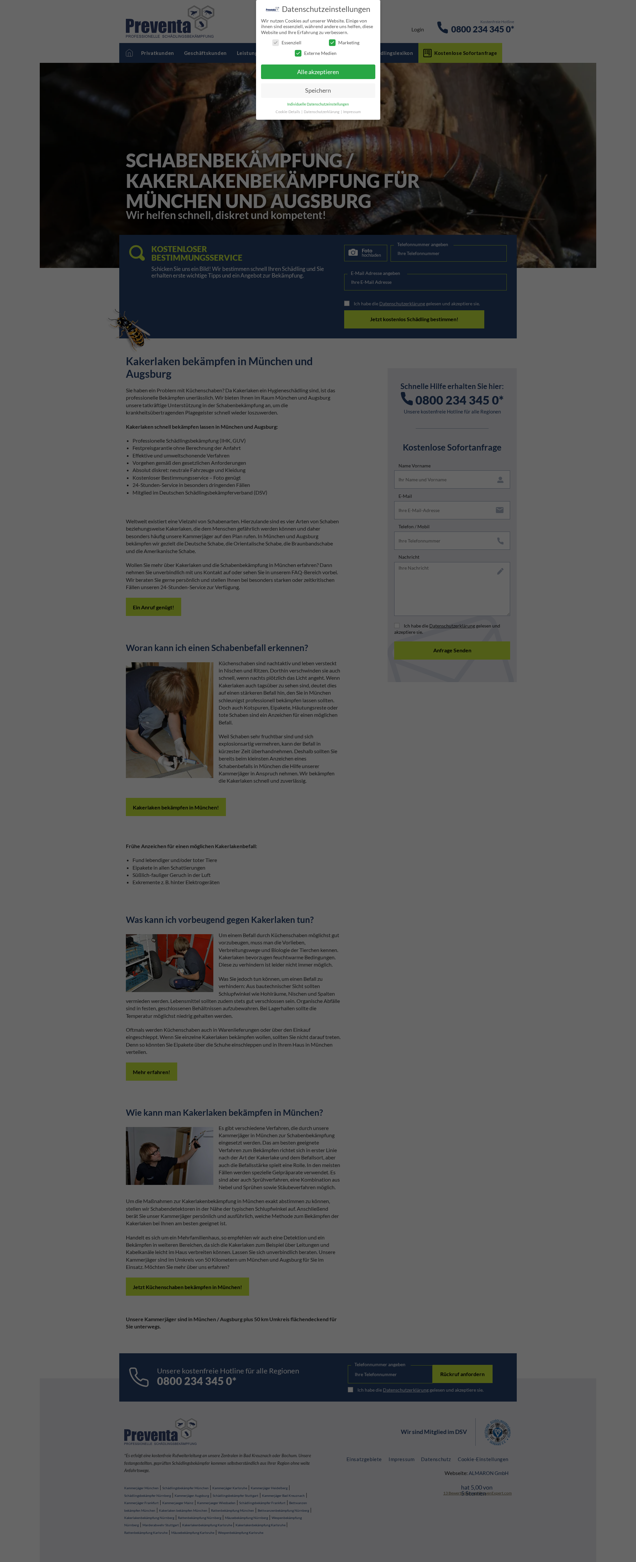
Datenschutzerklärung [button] (322, 112)
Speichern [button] (318, 90)
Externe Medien (320, 53)
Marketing (348, 42)
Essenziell (291, 42)
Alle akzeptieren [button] (318, 71)
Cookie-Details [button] (288, 112)
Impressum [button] (352, 112)
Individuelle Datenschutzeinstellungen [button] (318, 104)
